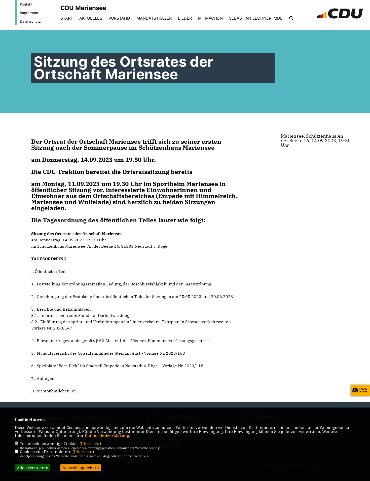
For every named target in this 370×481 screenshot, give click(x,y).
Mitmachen (210, 18)
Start (66, 18)
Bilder (185, 18)
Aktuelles (90, 18)
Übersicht (90, 443)
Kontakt (26, 4)
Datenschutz (30, 21)
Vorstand (119, 18)
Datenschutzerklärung (107, 435)
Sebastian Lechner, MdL (255, 18)
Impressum (29, 13)
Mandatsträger (154, 18)
